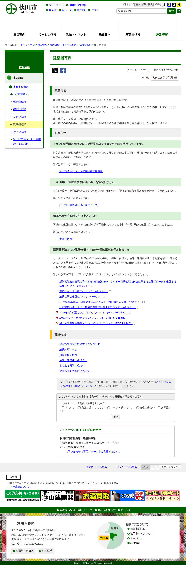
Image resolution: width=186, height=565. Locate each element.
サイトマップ (56, 4)
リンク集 (126, 510)
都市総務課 (19, 102)
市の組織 (54, 44)
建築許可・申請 (68, 349)
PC (154, 467)
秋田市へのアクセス (141, 533)
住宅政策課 (19, 132)
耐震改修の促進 (68, 355)
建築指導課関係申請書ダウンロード (79, 344)
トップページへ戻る (125, 467)
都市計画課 (19, 109)
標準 (143, 4)
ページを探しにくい (121, 407)
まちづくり (136, 538)
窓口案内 (19, 34)
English (53, 9)
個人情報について (82, 510)
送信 (115, 417)
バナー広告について (18, 486)
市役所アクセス (25, 550)
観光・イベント (76, 34)
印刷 (142, 77)
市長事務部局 (69, 44)
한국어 (94, 9)
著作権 (63, 510)
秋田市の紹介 (137, 528)
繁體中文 (81, 9)
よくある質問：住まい (72, 365)
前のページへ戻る (97, 467)
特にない (70, 407)
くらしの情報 (47, 34)
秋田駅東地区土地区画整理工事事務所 (27, 141)
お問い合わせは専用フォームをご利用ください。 (93, 451)
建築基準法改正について (81, 296)
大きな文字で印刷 (162, 77)
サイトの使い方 (107, 510)
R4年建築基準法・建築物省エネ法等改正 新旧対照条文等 (100, 302)
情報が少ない (147, 407)
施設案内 (104, 34)
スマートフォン (170, 467)
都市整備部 (85, 44)
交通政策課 (19, 117)
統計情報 (135, 543)
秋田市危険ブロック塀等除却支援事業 (81, 171)
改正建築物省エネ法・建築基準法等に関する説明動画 (97, 307)
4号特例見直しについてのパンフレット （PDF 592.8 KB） (92, 318)
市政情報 (42, 44)
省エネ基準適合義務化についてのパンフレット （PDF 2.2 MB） (96, 323)
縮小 (137, 4)
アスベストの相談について (74, 371)
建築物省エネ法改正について (83, 291)
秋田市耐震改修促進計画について (78, 205)
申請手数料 (65, 239)
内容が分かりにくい (92, 407)
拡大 (150, 4)
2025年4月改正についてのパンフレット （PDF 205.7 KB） (93, 312)
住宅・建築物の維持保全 (73, 360)
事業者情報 (133, 34)
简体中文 (67, 9)
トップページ (28, 44)
